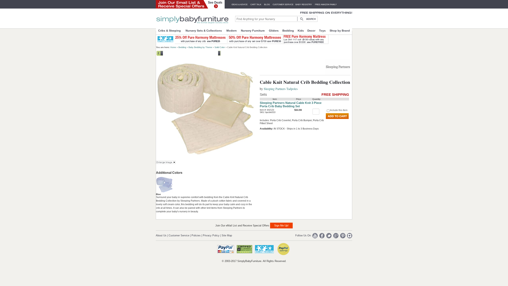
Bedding (288, 30)
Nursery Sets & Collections (204, 30)
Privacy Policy (211, 235)
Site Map (227, 235)
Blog (267, 4)
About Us (161, 235)
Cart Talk (255, 4)
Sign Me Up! (281, 225)
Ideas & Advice (240, 4)
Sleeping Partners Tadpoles (281, 89)
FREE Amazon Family (326, 4)
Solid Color (220, 47)
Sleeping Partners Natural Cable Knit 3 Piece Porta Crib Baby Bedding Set (290, 104)
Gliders (274, 30)
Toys (322, 30)
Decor (311, 30)
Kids (301, 30)
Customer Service (283, 4)
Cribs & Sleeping (169, 30)
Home (173, 47)
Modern (231, 30)
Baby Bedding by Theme (200, 47)
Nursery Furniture (253, 30)
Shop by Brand (340, 30)
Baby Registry (303, 4)
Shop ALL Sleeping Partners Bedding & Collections (190, 52)
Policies (196, 235)
